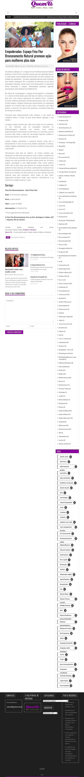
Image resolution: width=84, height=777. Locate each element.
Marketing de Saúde (65, 353)
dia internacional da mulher (68, 539)
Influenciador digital (65, 316)
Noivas (61, 381)
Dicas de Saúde (63, 241)
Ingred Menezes (66, 579)
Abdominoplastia (64, 117)
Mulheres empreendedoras (68, 622)
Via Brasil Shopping (67, 676)
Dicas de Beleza (63, 233)
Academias (62, 120)
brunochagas (65, 497)
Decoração (62, 217)
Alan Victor (64, 462)
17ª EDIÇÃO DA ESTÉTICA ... (38, 255)
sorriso (63, 654)
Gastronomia (63, 294)
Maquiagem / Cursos (65, 350)
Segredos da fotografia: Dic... (39, 277)
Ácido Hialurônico (64, 128)
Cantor (61, 164)
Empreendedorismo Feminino (67, 255)
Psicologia (62, 392)
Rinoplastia (62, 403)
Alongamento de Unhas (66, 135)
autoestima (64, 473)
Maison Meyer (65, 594)
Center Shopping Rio (67, 502)
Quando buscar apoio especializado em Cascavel (71, 712)
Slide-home (62, 425)
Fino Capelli (65, 560)
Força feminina (63, 291)
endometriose (63, 265)
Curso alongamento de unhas (68, 527)
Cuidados (64, 517)
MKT (63, 610)
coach (63, 507)
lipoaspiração (65, 584)
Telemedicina (63, 436)
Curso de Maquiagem (65, 202)
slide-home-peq (63, 429)
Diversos (61, 244)
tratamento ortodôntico (68, 669)
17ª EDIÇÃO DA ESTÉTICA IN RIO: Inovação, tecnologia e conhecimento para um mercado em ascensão (71, 753)
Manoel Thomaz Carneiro (68, 599)
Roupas (61, 407)
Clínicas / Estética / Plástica (67, 175)
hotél (60, 313)
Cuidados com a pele (65, 192)
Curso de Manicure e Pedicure (68, 196)
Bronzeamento (43, 66)
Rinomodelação (63, 400)
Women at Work (64, 444)
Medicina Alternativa (65, 363)
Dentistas (62, 224)
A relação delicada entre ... (38, 265)
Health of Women (64, 302)
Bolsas (61, 153)
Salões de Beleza (64, 411)
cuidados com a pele (67, 522)
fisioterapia (64, 565)
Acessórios (62, 124)
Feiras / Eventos (63, 283)
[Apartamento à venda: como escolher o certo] (16, 260)
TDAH (63, 659)
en (59, 261)
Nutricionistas (63, 385)
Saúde (63, 638)
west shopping (65, 685)
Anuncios (61, 139)
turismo (61, 440)
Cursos (61, 205)
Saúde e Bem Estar (64, 418)
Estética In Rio (63, 276)
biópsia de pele (66, 488)
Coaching (61, 181)
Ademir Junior (65, 457)
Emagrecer (62, 252)
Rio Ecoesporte (66, 633)
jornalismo (62, 327)
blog (62, 493)
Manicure (61, 346)
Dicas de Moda (63, 237)
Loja (60, 335)
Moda (60, 370)
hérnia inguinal (63, 305)
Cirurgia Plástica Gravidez (66, 172)
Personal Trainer (64, 388)
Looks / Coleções (64, 339)
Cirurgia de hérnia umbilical (67, 168)
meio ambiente (63, 366)
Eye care (61, 280)
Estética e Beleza (29, 230)
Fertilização (62, 287)
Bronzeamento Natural (18, 237)
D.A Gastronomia (66, 533)
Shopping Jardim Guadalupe (68, 648)
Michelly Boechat (66, 605)
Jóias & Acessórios (64, 324)
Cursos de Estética (64, 213)
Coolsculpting (63, 189)
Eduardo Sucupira (66, 550)
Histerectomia (63, 309)
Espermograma (63, 269)
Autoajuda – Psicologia (65, 142)
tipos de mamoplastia (68, 664)
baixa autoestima (66, 478)
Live (62, 589)
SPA (60, 433)
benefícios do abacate (68, 483)
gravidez (61, 298)
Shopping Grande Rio (67, 643)
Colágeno (62, 185)
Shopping (61, 422)
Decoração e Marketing (66, 220)
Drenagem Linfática (64, 248)
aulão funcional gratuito (68, 467)
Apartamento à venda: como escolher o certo (14, 270)
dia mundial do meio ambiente (68, 228)
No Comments (21, 66)
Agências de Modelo (65, 131)
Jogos (60, 320)
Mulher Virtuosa (63, 377)
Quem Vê (8, 232)
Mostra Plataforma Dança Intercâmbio (68, 615)
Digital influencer (66, 545)
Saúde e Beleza (63, 414)
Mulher (61, 374)
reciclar (61, 396)
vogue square (65, 681)
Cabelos (61, 161)
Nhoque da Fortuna (67, 628)
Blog (37, 66)
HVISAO (64, 569)
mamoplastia (63, 342)
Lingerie (61, 331)
